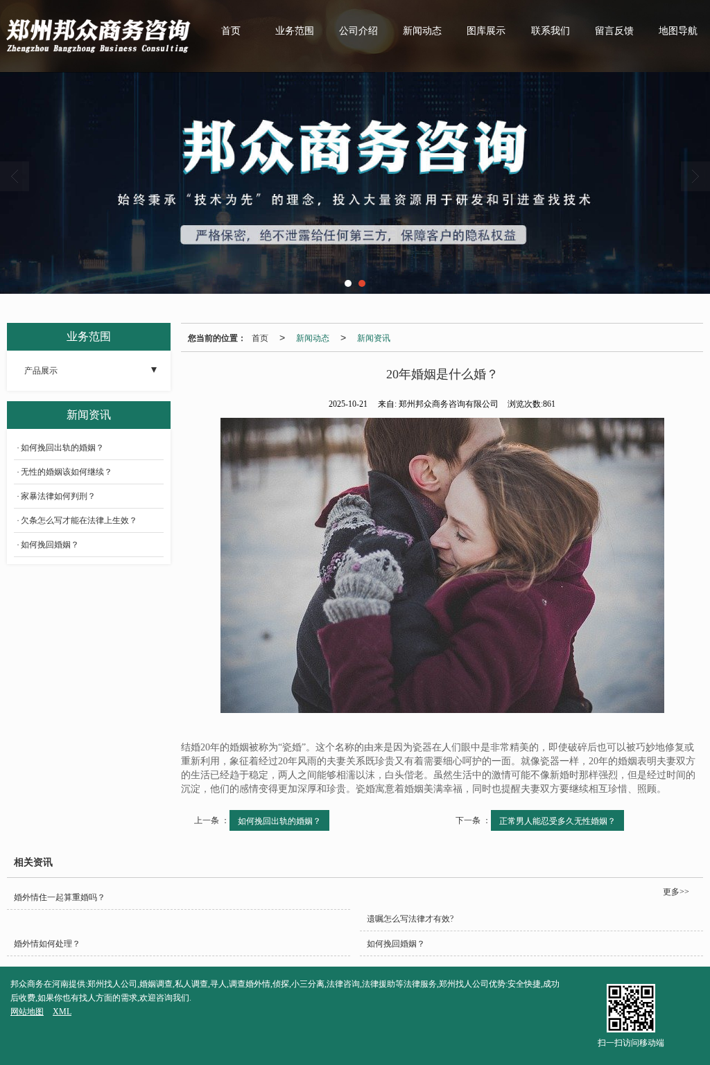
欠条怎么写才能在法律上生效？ (79, 520)
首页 (231, 31)
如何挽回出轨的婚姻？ (279, 820)
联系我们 (550, 31)
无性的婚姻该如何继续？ (66, 472)
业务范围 (294, 31)
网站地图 (27, 1011)
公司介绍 (358, 31)
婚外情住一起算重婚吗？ (59, 897)
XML (62, 1011)
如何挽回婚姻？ (50, 544)
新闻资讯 (373, 337)
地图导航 (678, 31)
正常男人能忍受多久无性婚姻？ (557, 820)
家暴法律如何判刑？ (58, 496)
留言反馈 (614, 31)
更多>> (676, 892)
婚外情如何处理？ (47, 944)
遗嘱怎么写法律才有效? (410, 919)
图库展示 (486, 31)
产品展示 (41, 371)
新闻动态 (422, 31)
